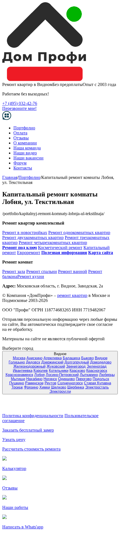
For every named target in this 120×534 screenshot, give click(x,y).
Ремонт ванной (72, 271)
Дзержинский (52, 362)
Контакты (22, 168)
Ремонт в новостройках (24, 232)
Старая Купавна (97, 383)
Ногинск (50, 379)
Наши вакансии (28, 158)
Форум (20, 163)
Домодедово (100, 362)
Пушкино (16, 383)
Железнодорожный (29, 366)
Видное (101, 358)
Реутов (50, 383)
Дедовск (33, 362)
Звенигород (76, 366)
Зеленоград (97, 366)
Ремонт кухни (30, 276)
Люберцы (107, 375)
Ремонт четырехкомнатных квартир (53, 242)
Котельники (58, 370)
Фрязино (31, 387)
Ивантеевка (22, 370)
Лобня (39, 375)
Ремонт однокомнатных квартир (79, 232)
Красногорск (96, 370)
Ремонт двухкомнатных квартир (33, 237)
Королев (40, 370)
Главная (9, 177)
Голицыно (17, 362)
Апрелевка (53, 358)
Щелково (58, 387)
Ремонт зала (13, 271)
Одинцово (66, 379)
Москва (19, 358)
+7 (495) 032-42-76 (19, 103)
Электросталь (97, 387)
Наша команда (27, 148)
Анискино (34, 358)
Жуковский (56, 366)
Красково (77, 370)
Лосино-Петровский (62, 375)
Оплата (20, 133)
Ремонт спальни (41, 271)
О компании (25, 143)
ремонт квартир (72, 295)
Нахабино (34, 379)
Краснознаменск (19, 375)
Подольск (101, 379)
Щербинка (75, 387)
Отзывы (21, 138)
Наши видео (25, 153)
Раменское (34, 383)
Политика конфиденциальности (32, 415)
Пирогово (84, 379)
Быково (87, 358)
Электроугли (60, 391)
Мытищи (18, 379)
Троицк (17, 387)
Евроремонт (28, 252)
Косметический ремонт (60, 247)
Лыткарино (89, 375)
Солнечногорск (70, 383)
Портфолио (24, 127)
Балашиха (71, 358)
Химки (44, 387)
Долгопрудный (76, 362)
